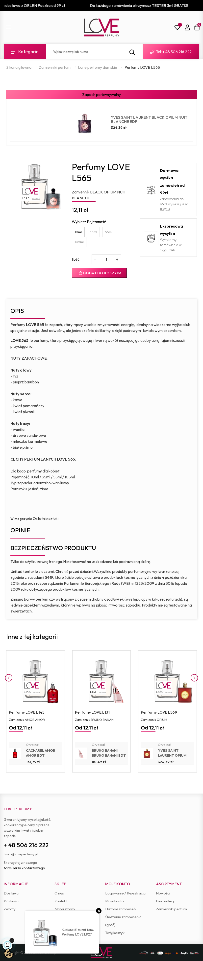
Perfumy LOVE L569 (159, 712)
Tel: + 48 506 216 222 (173, 51)
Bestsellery (165, 901)
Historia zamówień (120, 909)
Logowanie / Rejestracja (125, 893)
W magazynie (21, 519)
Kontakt (60, 901)
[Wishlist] (177, 27)
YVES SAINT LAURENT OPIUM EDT (172, 755)
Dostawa (11, 893)
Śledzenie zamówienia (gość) (123, 920)
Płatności (11, 901)
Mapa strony (64, 909)
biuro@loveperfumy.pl (21, 854)
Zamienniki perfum (171, 909)
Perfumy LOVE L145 (26, 712)
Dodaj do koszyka (102, 273)
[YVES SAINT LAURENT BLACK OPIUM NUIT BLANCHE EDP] (85, 122)
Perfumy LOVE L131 (92, 712)
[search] (132, 51)
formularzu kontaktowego (24, 868)
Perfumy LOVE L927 (77, 934)
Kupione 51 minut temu (78, 930)
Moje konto (114, 901)
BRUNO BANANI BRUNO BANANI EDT (109, 753)
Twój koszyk (115, 932)
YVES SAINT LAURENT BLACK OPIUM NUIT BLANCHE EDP (149, 119)
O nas (59, 893)
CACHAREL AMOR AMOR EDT (40, 753)
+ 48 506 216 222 (26, 845)
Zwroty (10, 909)
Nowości (163, 893)
